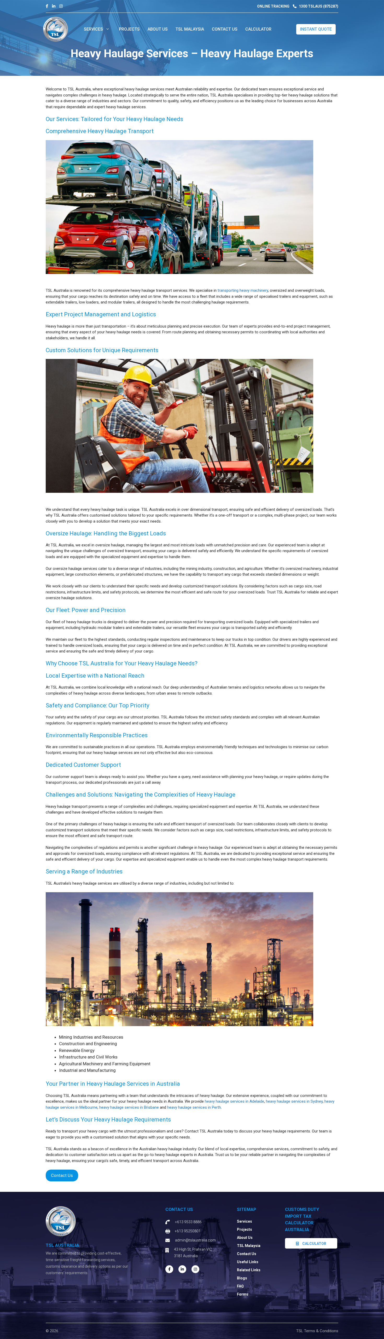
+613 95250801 (188, 1231)
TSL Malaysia (190, 29)
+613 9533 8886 (188, 1222)
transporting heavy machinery (243, 290)
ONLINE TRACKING (273, 6)
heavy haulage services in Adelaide (234, 1101)
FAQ (240, 1286)
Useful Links (247, 1262)
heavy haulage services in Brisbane (129, 1107)
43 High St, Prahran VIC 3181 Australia (193, 1252)
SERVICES (93, 29)
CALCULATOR (258, 29)
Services (244, 1221)
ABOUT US (158, 29)
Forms (242, 1294)
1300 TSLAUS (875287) (318, 6)
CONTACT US (224, 29)
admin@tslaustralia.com (195, 1240)
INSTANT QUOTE (316, 29)
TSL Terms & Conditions (317, 1331)
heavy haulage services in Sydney (294, 1101)
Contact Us (62, 1175)
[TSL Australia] (55, 28)
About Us (245, 1237)
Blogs (242, 1278)
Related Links (248, 1270)
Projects (244, 1229)
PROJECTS (129, 29)
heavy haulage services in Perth (194, 1107)
